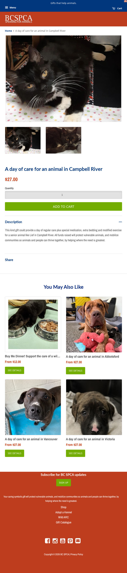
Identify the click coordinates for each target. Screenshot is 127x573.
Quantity (9, 188)
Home (8, 30)
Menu (12, 7)
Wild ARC (63, 517)
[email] (78, 542)
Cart (119, 8)
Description (13, 222)
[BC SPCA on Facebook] (47, 542)
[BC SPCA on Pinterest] (70, 542)
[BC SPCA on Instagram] (55, 542)
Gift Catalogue (63, 522)
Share (9, 260)
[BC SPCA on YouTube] (62, 542)
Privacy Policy (76, 554)
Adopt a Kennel (63, 512)
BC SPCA (64, 554)
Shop (63, 507)
